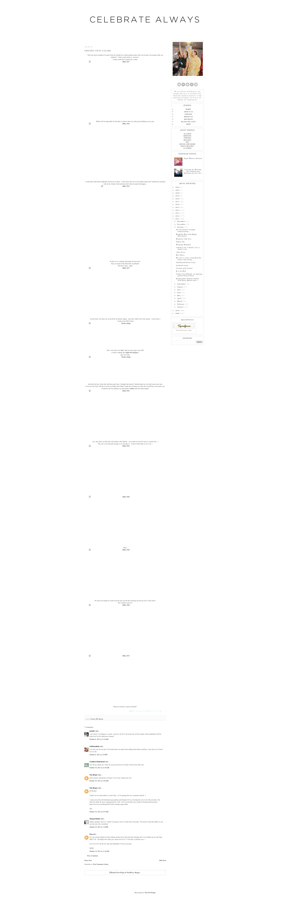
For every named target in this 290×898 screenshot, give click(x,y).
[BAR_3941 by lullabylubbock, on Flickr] (125, 413)
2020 (177, 193)
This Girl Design (150, 892)
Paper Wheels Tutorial (193, 158)
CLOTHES (187, 148)
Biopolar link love (183, 239)
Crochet (92, 719)
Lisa (90, 834)
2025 (177, 190)
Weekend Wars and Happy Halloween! (186, 235)
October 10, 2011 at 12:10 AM (99, 768)
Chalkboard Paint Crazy (186, 262)
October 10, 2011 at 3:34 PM (98, 827)
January (180, 307)
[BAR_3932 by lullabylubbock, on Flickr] (125, 221)
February (181, 304)
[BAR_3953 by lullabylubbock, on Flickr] (125, 678)
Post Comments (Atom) (100, 864)
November (181, 224)
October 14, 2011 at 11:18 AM (99, 851)
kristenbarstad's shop (184, 330)
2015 (177, 207)
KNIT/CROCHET (187, 146)
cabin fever (180, 252)
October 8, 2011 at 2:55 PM (98, 755)
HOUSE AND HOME (188, 144)
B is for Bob (181, 271)
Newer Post (88, 860)
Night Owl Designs (132, 352)
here (122, 350)
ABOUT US (188, 112)
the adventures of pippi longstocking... (185, 230)
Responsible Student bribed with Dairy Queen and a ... (187, 279)
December (181, 221)
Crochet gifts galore (184, 268)
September (181, 284)
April (179, 298)
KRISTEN (187, 136)
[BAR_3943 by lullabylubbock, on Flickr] (125, 468)
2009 (177, 313)
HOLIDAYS (188, 119)
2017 (177, 202)
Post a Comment (92, 856)
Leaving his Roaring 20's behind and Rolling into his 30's (193, 171)
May (179, 295)
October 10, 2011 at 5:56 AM (98, 781)
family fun (180, 242)
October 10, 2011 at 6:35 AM (98, 812)
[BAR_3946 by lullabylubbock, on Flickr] (125, 519)
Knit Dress (180, 255)
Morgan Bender (94, 818)
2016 (177, 204)
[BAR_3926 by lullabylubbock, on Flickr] (125, 150)
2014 (177, 210)
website (132, 388)
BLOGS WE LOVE (188, 122)
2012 (177, 216)
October (180, 227)
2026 (177, 187)
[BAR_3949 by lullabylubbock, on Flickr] (125, 627)
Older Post (162, 860)
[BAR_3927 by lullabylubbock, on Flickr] (125, 89)
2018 (177, 199)
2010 (177, 310)
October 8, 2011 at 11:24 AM (98, 739)
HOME (188, 109)
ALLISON (187, 134)
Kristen (101, 719)
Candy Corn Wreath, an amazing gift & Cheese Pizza (189, 275)
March (180, 301)
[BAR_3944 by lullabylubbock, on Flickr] (125, 572)
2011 (177, 219)
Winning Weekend (183, 245)
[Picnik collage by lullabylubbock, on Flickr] (125, 334)
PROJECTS (188, 117)
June (179, 292)
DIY (97, 719)
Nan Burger (93, 775)
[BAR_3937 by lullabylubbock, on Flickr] (125, 290)
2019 (177, 196)
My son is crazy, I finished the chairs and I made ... (188, 259)
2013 (177, 213)
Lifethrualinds (94, 746)
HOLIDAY (187, 140)
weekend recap (182, 265)
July (179, 290)
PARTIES (188, 114)
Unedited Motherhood (97, 761)
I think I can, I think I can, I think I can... (188, 248)
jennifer (92, 731)
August (180, 287)
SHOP (188, 124)
